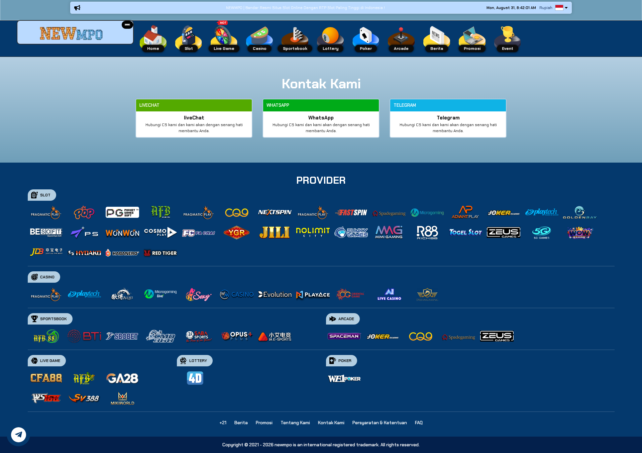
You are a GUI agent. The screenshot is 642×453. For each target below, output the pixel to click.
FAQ (419, 423)
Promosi (264, 423)
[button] (127, 25)
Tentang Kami (295, 423)
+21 (222, 423)
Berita (241, 423)
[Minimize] (127, 25)
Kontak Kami (331, 423)
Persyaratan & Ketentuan (379, 423)
